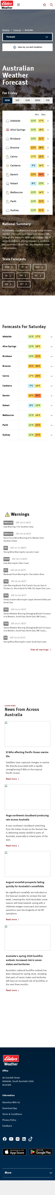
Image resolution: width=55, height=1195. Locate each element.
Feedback (7, 1126)
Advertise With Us (11, 1102)
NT (22, 267)
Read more (11, 779)
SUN (27, 100)
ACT (21, 284)
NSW (7, 267)
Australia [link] (29, 30)
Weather (6, 30)
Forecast (17, 30)
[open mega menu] (18, 4)
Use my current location (30, 47)
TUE (48, 100)
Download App (9, 1108)
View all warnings (39, 650)
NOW (7, 100)
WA (6, 284)
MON (37, 100)
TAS (21, 276)
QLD (37, 267)
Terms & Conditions (12, 1114)
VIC (36, 276)
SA (6, 276)
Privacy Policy (9, 1120)
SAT (17, 100)
